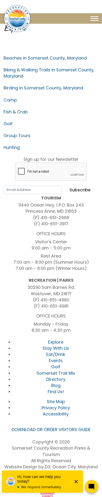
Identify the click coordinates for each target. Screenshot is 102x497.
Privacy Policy (56, 408)
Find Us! (56, 392)
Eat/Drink (55, 354)
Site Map (56, 402)
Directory (55, 379)
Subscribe (80, 190)
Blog (55, 385)
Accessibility (56, 414)
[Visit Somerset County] (17, 18)
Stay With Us (55, 348)
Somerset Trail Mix (56, 373)
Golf (55, 367)
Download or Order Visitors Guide (51, 430)
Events (56, 361)
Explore (55, 342)
